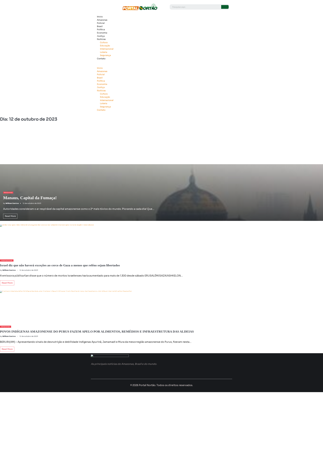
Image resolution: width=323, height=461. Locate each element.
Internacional (106, 49)
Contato (101, 58)
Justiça (101, 36)
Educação (105, 45)
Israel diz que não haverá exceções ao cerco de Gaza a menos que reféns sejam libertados (60, 265)
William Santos (12, 203)
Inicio (100, 16)
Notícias (101, 39)
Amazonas (102, 20)
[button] (155, 64)
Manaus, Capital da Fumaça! (30, 197)
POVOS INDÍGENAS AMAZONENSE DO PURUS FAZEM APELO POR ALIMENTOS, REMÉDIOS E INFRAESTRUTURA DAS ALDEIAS (97, 331)
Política (101, 29)
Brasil (100, 26)
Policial (101, 23)
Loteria (103, 52)
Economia (102, 32)
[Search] (225, 7)
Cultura (103, 42)
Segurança (105, 55)
